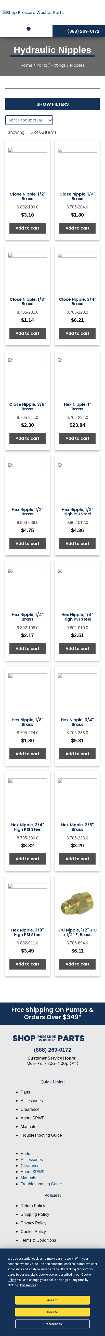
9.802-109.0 (27, 207)
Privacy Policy (33, 1223)
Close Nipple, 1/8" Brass (28, 301)
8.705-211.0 (27, 417)
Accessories (32, 1101)
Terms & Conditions (38, 1240)
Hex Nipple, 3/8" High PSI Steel (27, 932)
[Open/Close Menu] (89, 12)
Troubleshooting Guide (41, 1135)
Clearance (30, 1109)
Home (26, 65)
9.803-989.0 (27, 522)
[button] (52, 1148)
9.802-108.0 (27, 628)
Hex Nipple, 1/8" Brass (27, 722)
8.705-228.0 (77, 838)
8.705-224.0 (27, 733)
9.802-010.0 (77, 628)
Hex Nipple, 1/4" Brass (28, 617)
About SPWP (33, 1118)
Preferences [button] (28, 1285)
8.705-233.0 (77, 733)
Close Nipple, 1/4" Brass (77, 196)
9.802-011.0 (27, 943)
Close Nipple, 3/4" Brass (77, 301)
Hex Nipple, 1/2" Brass (27, 512)
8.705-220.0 (77, 312)
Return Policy (33, 1206)
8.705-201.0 (27, 312)
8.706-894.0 (77, 943)
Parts (41, 65)
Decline (52, 1312)
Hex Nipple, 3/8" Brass (77, 827)
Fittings (58, 65)
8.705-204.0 (77, 207)
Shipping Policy (35, 1214)
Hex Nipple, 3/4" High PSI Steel (27, 827)
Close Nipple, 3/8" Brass (27, 406)
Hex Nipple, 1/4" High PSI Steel (77, 617)
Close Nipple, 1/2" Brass (28, 196)
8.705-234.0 (77, 417)
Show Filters (52, 104)
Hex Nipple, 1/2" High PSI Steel (77, 512)
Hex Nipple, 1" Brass (77, 406)
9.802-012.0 (77, 522)
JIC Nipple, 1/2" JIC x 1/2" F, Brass (77, 932)
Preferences (52, 1324)
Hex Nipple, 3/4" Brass (77, 722)
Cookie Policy (33, 1231)
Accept (52, 1300)
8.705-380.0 (27, 838)
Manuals (28, 1126)
